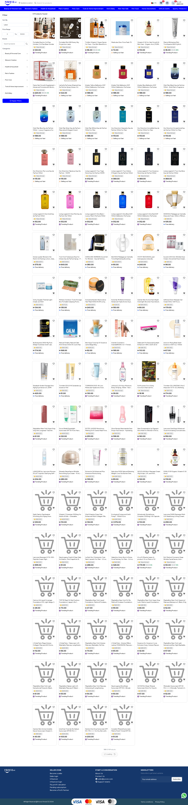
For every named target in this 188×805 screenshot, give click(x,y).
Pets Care (8, 80)
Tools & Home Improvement (14, 86)
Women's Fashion (11, 60)
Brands (5, 39)
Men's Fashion (9, 73)
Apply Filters (17, 101)
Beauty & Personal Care (13, 53)
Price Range (6, 29)
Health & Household (11, 67)
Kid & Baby (8, 93)
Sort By (5, 20)
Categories (6, 48)
